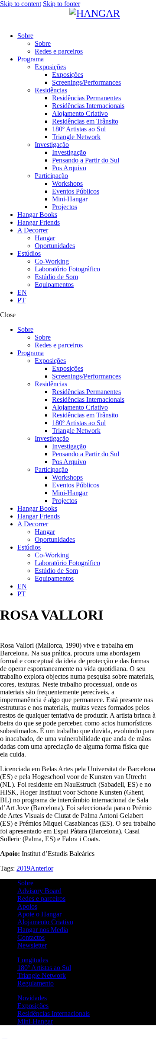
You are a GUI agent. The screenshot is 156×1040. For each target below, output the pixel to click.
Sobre (25, 883)
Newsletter (32, 945)
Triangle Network (41, 975)
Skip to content (20, 3)
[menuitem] (86, 292)
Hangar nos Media (42, 929)
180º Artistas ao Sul (44, 967)
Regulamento (35, 983)
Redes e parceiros (41, 898)
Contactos (31, 937)
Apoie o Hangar (39, 914)
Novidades (32, 998)
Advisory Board (39, 890)
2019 (23, 868)
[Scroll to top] (5, 1036)
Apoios (27, 906)
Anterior (41, 868)
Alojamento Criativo (45, 922)
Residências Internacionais (53, 1013)
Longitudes (32, 960)
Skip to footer (61, 3)
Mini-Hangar (35, 1021)
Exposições (33, 1005)
